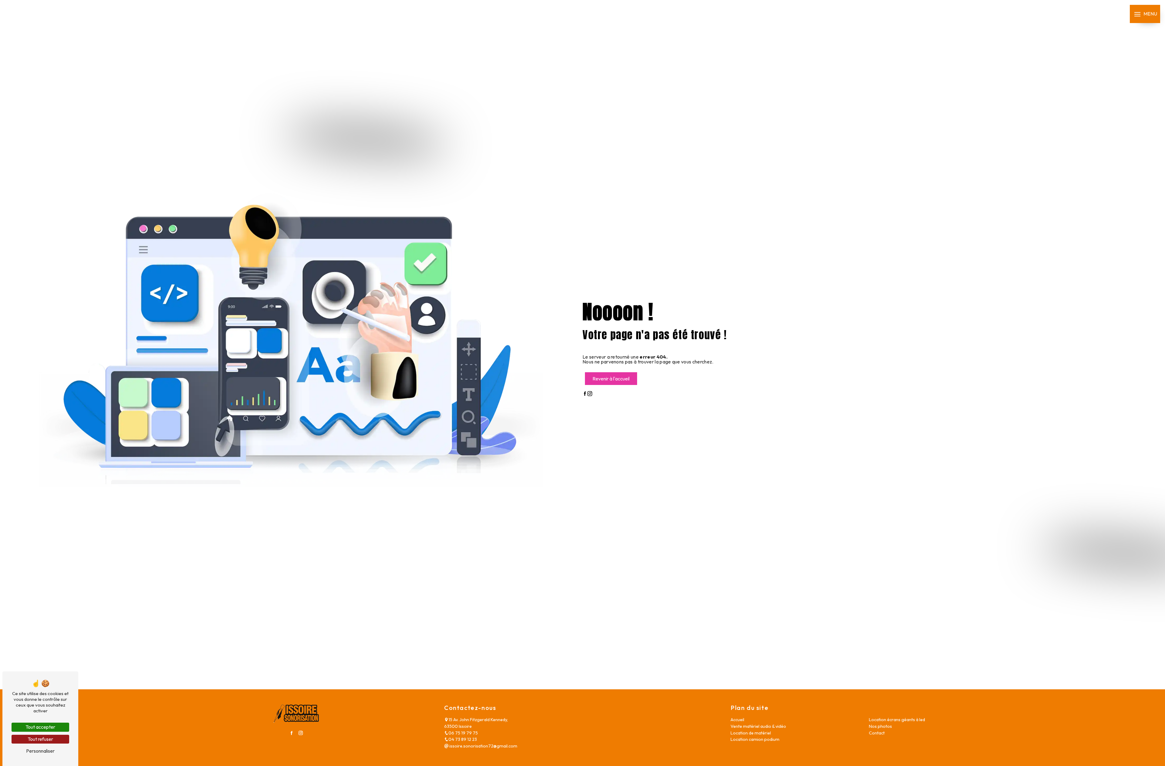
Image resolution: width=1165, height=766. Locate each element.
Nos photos (880, 726)
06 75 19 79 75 (463, 733)
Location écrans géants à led (897, 719)
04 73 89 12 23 (462, 739)
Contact (877, 733)
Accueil (737, 719)
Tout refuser (40, 739)
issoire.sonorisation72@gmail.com (482, 746)
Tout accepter (40, 727)
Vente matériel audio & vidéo (758, 726)
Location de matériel (751, 733)
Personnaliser (40, 751)
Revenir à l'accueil (611, 379)
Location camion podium (755, 739)
